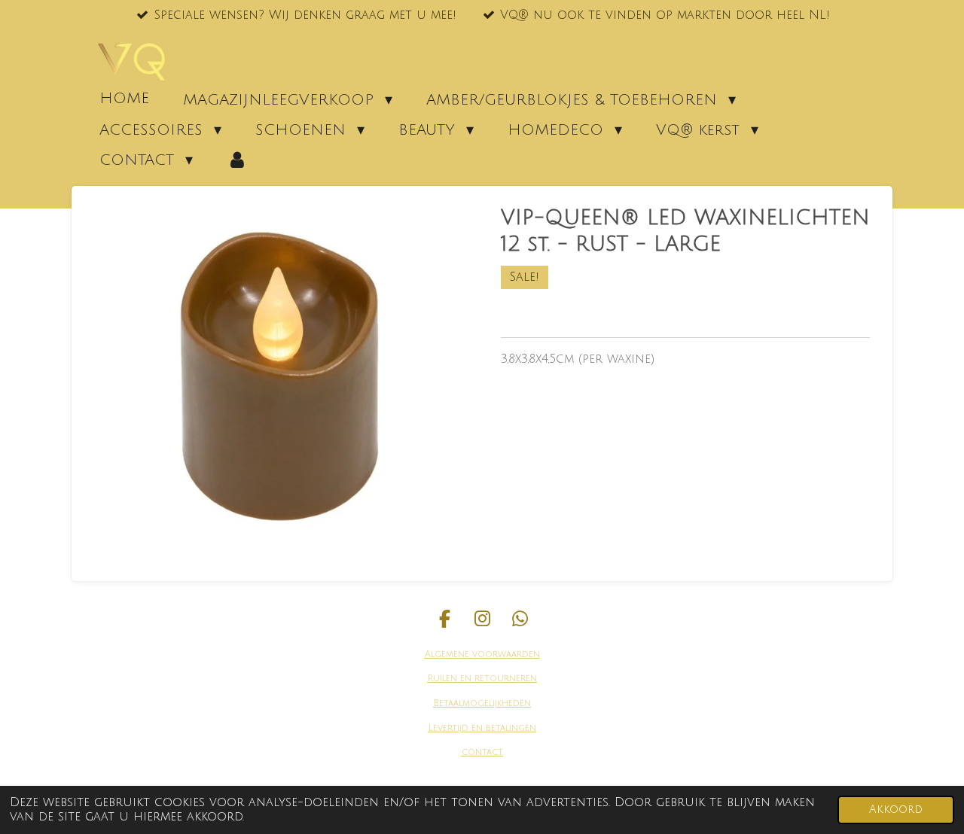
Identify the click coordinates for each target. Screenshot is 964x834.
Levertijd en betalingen (482, 728)
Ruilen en (449, 678)
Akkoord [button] (896, 809)
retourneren (504, 678)
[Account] (237, 160)
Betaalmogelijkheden (482, 703)
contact (482, 752)
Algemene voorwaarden (482, 654)
